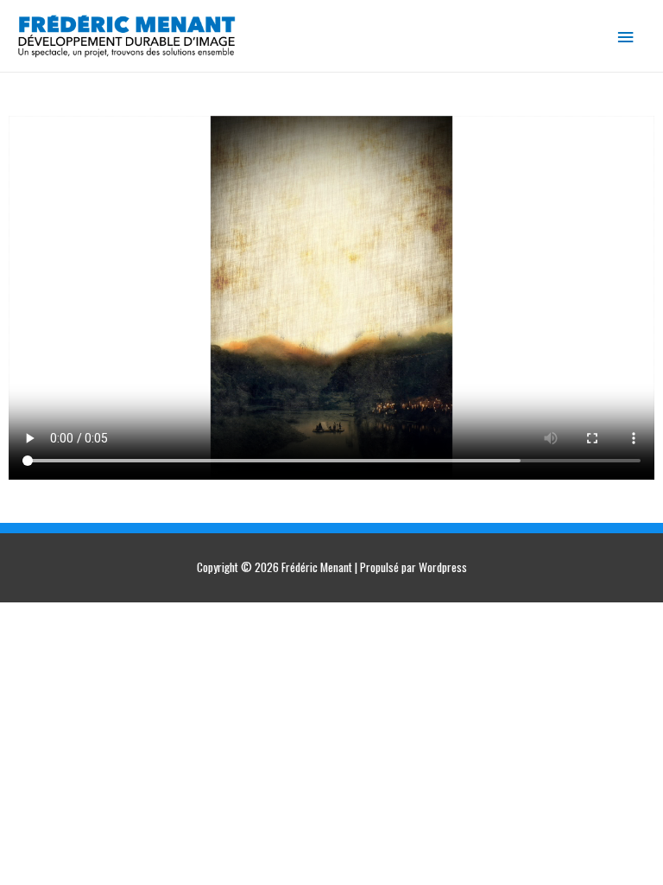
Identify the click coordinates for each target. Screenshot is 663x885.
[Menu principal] (626, 36)
